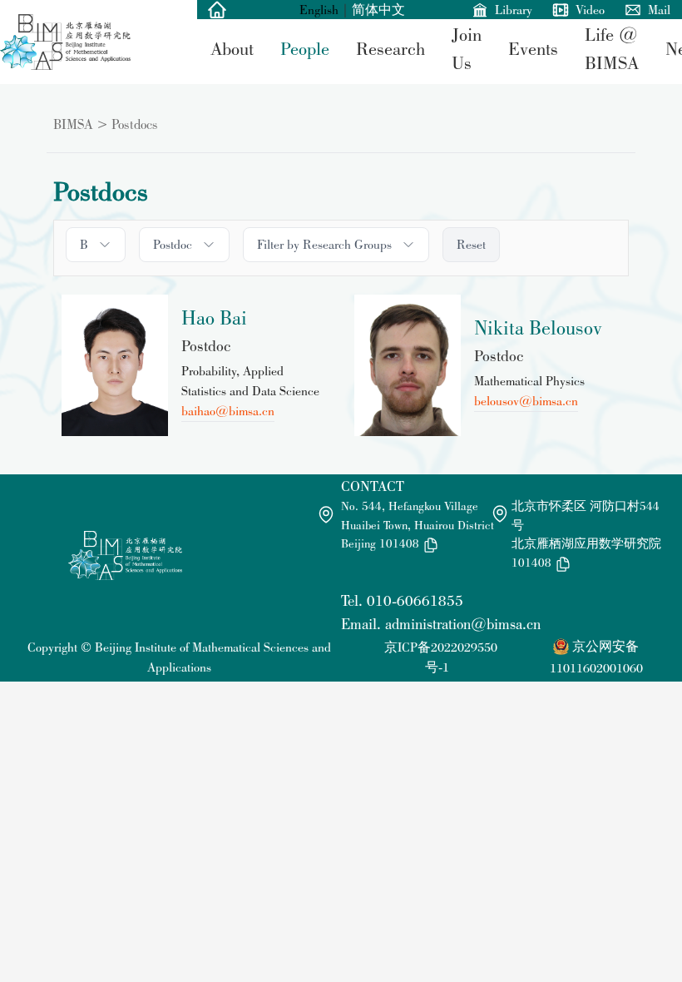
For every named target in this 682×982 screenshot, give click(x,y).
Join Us (467, 48)
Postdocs (134, 124)
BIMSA (73, 124)
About (232, 48)
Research (390, 48)
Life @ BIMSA (612, 48)
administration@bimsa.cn (463, 623)
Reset (471, 244)
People (304, 48)
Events (533, 48)
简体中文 (378, 9)
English (319, 9)
